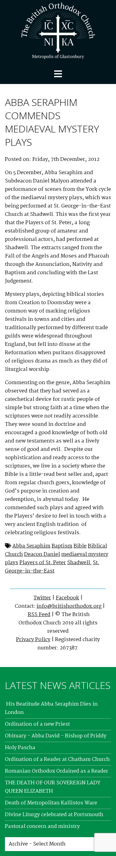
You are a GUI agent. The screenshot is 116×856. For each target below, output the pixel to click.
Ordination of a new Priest (37, 724)
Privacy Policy (33, 640)
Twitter (42, 598)
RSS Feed (39, 615)
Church (14, 554)
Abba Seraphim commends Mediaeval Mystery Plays (52, 122)
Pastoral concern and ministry (42, 826)
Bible (80, 546)
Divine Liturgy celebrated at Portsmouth (54, 815)
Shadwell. (79, 563)
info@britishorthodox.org (69, 606)
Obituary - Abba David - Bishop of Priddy (55, 736)
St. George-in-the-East (52, 567)
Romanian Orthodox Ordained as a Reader (56, 771)
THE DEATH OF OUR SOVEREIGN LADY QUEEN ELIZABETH (53, 787)
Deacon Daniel (42, 554)
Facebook (67, 598)
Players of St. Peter (42, 563)
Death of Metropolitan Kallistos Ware (51, 803)
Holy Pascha (20, 748)
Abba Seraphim (31, 546)
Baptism (62, 546)
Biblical (97, 546)
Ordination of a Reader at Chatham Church (57, 759)
